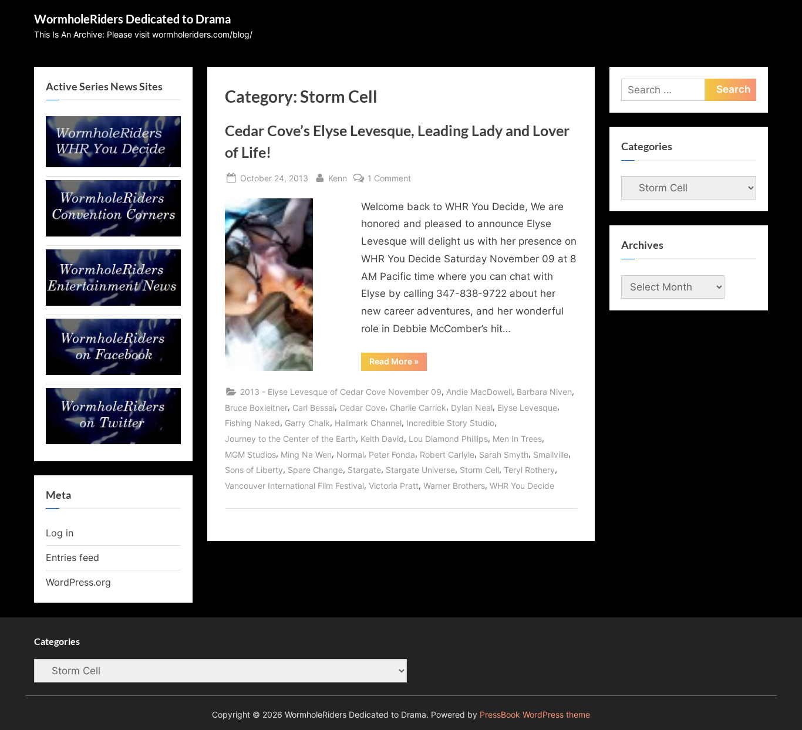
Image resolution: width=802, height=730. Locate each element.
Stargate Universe (420, 470)
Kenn (337, 178)
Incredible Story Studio (450, 423)
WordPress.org (78, 582)
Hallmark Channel (368, 423)
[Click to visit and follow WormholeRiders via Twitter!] (113, 441)
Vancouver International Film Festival (294, 486)
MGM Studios (250, 454)
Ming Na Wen (306, 454)
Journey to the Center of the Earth (290, 439)
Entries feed (72, 557)
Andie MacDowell (479, 392)
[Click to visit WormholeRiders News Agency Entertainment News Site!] (113, 302)
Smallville (550, 454)
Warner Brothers (454, 486)
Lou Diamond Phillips (448, 439)
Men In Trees (517, 439)
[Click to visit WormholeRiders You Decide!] (113, 164)
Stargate (364, 470)
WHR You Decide (522, 486)
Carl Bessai (313, 408)
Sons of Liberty (254, 470)
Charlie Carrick (418, 408)
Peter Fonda (392, 454)
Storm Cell (479, 470)
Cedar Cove (362, 408)
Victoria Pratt (394, 486)
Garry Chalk (307, 423)
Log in (59, 533)
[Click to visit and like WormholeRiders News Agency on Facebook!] (113, 371)
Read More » (398, 363)
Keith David (382, 439)
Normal (350, 454)
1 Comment (389, 179)
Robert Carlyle (447, 454)
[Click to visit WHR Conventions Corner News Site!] (113, 233)
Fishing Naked (252, 423)
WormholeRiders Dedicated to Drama (132, 19)
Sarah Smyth (503, 454)
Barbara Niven (544, 392)
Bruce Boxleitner (256, 408)
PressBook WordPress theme (535, 714)
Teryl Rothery (529, 470)
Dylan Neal (472, 408)
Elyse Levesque (527, 408)
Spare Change (315, 470)
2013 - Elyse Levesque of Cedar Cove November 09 (341, 392)
